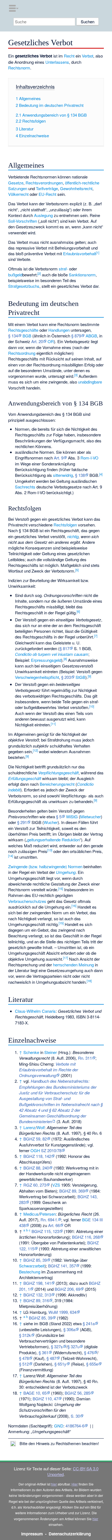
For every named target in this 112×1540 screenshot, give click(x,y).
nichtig (73, 536)
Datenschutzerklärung (70, 1534)
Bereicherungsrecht (57, 784)
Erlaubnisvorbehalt (79, 253)
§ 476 (89, 1352)
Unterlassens (57, 62)
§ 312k (25, 1335)
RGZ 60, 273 (34, 1185)
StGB (80, 677)
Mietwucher (90, 816)
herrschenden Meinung (73, 964)
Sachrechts (25, 487)
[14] (10, 856)
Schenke (31, 1052)
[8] (65, 659)
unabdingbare (90, 382)
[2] (39, 273)
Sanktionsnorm (82, 274)
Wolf (41, 1127)
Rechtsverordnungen (44, 183)
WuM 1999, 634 (62, 1312)
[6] (78, 611)
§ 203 (66, 677)
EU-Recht (47, 194)
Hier (74, 1484)
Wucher (51, 822)
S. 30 (75, 1416)
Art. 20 (37, 341)
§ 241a (89, 1323)
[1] (97, 252)
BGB (27, 335)
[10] (91, 706)
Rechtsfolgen (65, 525)
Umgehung (66, 872)
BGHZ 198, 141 (37, 1283)
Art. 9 (58, 458)
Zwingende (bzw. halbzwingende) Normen (45, 866)
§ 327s (57, 1346)
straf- (63, 268)
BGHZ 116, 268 (86, 1237)
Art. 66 (54, 1225)
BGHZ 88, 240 (36, 1168)
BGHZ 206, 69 (67, 1289)
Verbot (87, 56)
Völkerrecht (18, 194)
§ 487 (51, 1358)
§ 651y (60, 1364)
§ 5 (58, 816)
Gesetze (15, 183)
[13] (49, 850)
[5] (77, 570)
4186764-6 (75, 1426)
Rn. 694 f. (49, 1219)
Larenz (29, 1127)
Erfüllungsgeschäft (24, 778)
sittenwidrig (63, 475)
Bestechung (29, 1271)
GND (58, 1426)
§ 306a (69, 1329)
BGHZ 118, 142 (37, 1156)
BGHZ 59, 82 (35, 1139)
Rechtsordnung (21, 353)
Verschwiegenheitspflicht (37, 677)
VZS (56, 1185)
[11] (53, 723)
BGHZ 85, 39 (35, 1260)
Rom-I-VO (89, 458)
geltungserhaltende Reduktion (53, 839)
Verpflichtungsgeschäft (58, 772)
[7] (95, 636)
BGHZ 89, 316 (36, 1300)
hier (54, 1484)
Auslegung (43, 215)
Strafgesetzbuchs (23, 286)
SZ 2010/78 (51, 1150)
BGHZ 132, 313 (37, 1295)
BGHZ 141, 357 (62, 1266)
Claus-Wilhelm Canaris (35, 1011)
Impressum (32, 1534)
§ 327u (73, 1346)
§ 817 (64, 648)
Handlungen (59, 330)
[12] (35, 750)
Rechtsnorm (19, 68)
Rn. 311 (85, 1058)
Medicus (31, 1214)
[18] (89, 981)
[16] (73, 905)
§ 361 (43, 1352)
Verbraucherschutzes (27, 901)
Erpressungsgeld (46, 660)
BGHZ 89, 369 (72, 1191)
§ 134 (13, 335)
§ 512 (24, 1364)
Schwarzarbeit (32, 1266)
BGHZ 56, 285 (77, 1393)
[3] (75, 375)
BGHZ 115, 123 (45, 1231)
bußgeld (15, 274)
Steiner (50, 1052)
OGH (35, 1150)
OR (51, 341)
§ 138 (80, 475)
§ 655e (92, 1364)
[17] (65, 958)
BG (85, 1219)
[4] (100, 474)
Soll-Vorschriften (22, 221)
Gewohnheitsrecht (76, 188)
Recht (69, 56)
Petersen (48, 1214)
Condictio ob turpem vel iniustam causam (51, 654)
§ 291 (22, 822)
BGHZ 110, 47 (45, 1398)
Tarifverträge (47, 188)
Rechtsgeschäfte (23, 330)
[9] (89, 676)
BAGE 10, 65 (34, 1393)
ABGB (91, 335)
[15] (60, 888)
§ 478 (24, 1358)
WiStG (72, 816)
